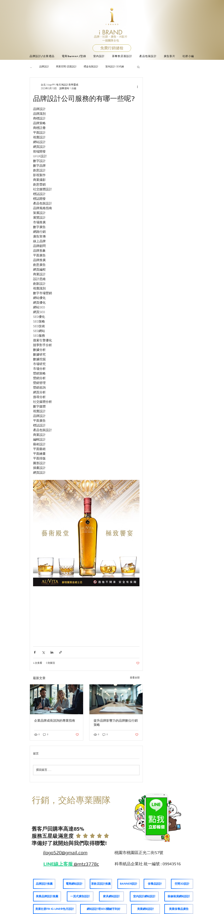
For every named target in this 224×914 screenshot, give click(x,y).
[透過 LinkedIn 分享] (52, 652)
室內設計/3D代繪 (114, 66)
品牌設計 (44, 66)
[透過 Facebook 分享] (34, 652)
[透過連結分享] (60, 652)
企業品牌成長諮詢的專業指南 (54, 720)
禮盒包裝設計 (91, 66)
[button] (138, 66)
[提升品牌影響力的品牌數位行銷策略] (116, 699)
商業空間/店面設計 (66, 66)
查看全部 (135, 677)
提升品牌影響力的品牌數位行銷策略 (116, 723)
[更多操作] (137, 87)
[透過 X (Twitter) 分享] (43, 652)
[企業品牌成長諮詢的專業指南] (56, 699)
